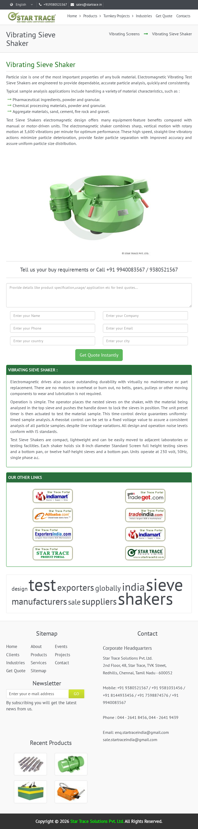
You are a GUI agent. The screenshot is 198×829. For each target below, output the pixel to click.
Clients (12, 655)
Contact (62, 663)
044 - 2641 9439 (163, 717)
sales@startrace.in (89, 4)
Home (72, 15)
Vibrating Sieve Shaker (172, 33)
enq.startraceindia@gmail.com (142, 732)
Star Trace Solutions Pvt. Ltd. (97, 821)
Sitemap (38, 671)
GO (76, 693)
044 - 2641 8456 (132, 717)
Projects (62, 655)
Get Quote (164, 15)
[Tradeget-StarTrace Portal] (145, 496)
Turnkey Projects (117, 15)
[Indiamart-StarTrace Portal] (52, 496)
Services (38, 663)
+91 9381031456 (167, 687)
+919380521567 (55, 4)
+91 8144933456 (118, 695)
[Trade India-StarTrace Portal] (145, 515)
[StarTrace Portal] (52, 553)
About (36, 646)
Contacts (183, 15)
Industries (144, 15)
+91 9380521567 (132, 687)
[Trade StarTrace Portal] (52, 515)
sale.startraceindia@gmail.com (130, 739)
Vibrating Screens (124, 33)
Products (90, 15)
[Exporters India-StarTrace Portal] (52, 534)
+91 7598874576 (152, 695)
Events (61, 646)
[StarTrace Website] (145, 553)
